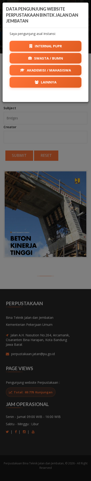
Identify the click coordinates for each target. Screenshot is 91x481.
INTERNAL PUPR (48, 46)
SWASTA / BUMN (48, 58)
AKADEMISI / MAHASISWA (48, 70)
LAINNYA (48, 82)
